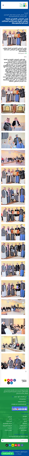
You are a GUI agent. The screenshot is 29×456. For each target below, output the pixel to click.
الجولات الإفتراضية (7, 423)
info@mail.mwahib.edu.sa (18, 404)
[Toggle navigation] (3, 5)
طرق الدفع (24, 430)
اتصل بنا (10, 428)
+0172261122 (22, 399)
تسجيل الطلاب (23, 425)
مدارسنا (25, 419)
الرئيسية (26, 13)
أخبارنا (10, 419)
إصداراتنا (24, 423)
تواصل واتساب (6, 453)
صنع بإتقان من (18, 453)
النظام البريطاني (23, 428)
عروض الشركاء (8, 430)
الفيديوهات (9, 421)
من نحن (10, 416)
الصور (25, 421)
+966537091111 (22, 401)
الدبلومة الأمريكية (7, 425)
